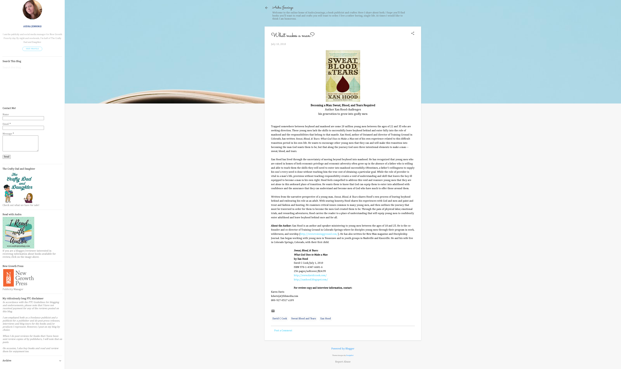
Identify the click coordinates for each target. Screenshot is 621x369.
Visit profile (32, 49)
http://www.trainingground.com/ (319, 234)
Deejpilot (350, 355)
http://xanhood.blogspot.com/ (311, 279)
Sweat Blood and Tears (303, 318)
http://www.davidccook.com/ (310, 275)
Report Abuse (343, 362)
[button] (413, 33)
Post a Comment (283, 330)
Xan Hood (325, 318)
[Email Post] (273, 312)
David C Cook (279, 318)
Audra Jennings (282, 8)
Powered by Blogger (342, 348)
